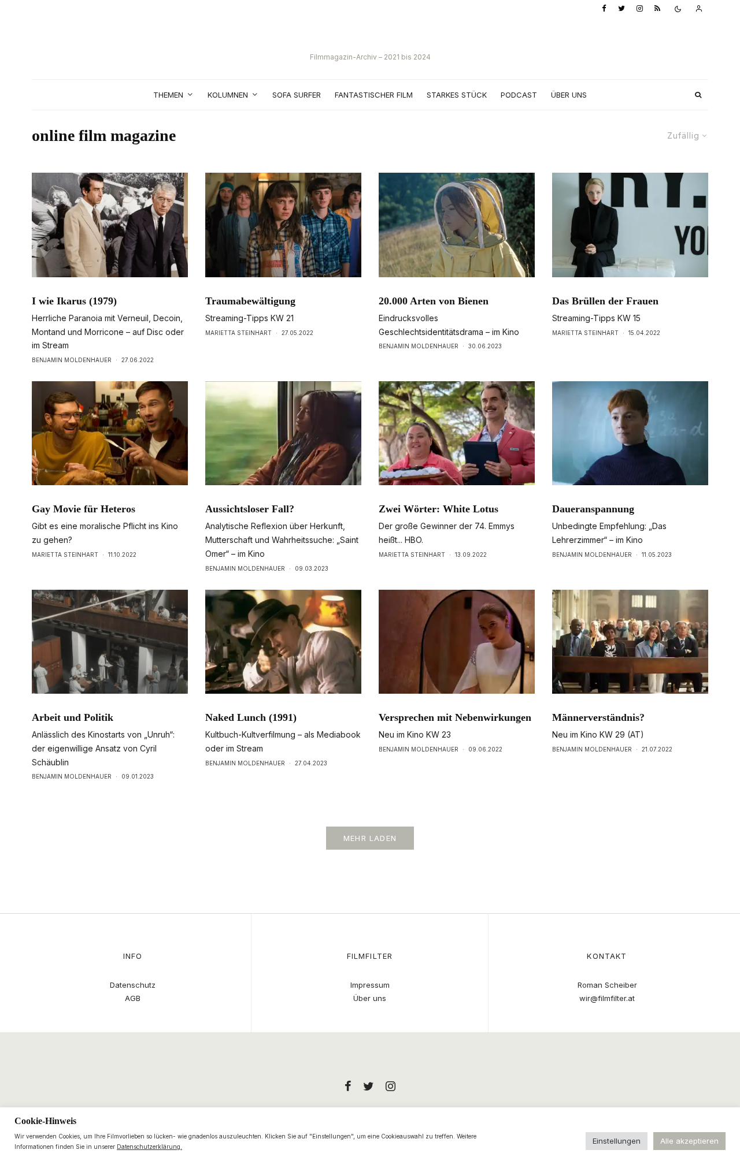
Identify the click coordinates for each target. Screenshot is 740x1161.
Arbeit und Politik (72, 717)
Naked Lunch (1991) (251, 717)
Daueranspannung (593, 509)
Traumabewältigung (250, 301)
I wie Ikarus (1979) (74, 301)
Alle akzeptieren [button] (689, 1140)
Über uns (569, 94)
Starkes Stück (457, 94)
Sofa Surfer (296, 94)
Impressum (370, 984)
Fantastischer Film (374, 94)
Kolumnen (228, 94)
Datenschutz (133, 984)
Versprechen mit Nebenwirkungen (455, 717)
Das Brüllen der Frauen (605, 301)
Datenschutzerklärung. (149, 1146)
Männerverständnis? (598, 717)
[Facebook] (604, 9)
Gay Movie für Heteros (83, 509)
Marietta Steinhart (238, 332)
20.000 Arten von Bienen (434, 301)
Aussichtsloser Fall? (249, 509)
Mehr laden (370, 838)
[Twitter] (621, 9)
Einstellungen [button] (617, 1140)
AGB (132, 998)
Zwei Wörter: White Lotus (438, 509)
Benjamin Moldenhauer (72, 359)
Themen (168, 94)
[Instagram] (640, 9)
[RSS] (657, 9)
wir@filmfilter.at (607, 998)
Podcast (519, 94)
